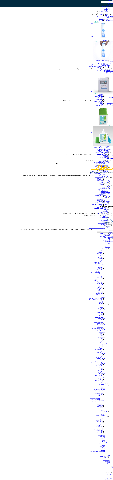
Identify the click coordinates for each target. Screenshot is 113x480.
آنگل (102, 338)
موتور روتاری (100, 310)
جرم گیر (101, 339)
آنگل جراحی (100, 323)
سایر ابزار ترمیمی (99, 352)
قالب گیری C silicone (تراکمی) (96, 66)
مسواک (108, 178)
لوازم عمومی (107, 162)
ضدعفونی (106, 209)
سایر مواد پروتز (104, 199)
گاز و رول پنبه (105, 176)
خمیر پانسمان (100, 282)
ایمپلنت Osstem (102, 174)
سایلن (101, 260)
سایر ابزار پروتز (99, 365)
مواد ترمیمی (102, 12)
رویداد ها (106, 234)
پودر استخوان (100, 396)
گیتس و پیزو (100, 292)
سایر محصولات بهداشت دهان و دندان (97, 228)
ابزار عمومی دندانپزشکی (100, 152)
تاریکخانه (101, 325)
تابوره (101, 103)
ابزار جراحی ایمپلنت (106, 10)
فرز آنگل (101, 151)
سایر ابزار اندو (100, 356)
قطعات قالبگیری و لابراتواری (99, 162)
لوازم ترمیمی (102, 264)
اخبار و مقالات (107, 15)
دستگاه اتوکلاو (99, 99)
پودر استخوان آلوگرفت (95, 398)
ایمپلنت (106, 158)
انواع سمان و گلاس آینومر (97, 259)
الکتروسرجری (99, 319)
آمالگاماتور (100, 308)
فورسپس (100, 360)
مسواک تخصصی (101, 223)
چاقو (102, 374)
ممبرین (101, 394)
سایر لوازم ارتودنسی (100, 189)
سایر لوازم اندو (104, 153)
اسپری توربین (100, 194)
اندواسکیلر (100, 315)
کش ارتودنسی (102, 188)
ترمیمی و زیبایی (104, 248)
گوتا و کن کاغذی (104, 158)
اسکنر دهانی (100, 95)
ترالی (101, 104)
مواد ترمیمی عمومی (98, 262)
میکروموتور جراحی (98, 322)
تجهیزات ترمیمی (101, 72)
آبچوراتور (101, 314)
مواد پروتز (103, 297)
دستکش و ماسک (104, 214)
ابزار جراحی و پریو (101, 358)
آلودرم (98, 395)
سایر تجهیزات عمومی (98, 342)
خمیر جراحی (105, 67)
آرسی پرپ (105, 187)
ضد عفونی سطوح (101, 437)
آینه (102, 431)
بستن (112, 467)
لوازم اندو (108, 151)
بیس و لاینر (105, 211)
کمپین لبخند (107, 147)
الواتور (101, 359)
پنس (102, 368)
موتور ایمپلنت (100, 320)
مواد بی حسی (100, 200)
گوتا (99, 290)
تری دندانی (100, 364)
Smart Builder (100, 178)
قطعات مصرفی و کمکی (100, 390)
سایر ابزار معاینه (99, 105)
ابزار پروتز (103, 363)
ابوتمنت (101, 181)
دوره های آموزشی (104, 16)
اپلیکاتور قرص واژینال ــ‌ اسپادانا (105, 63)
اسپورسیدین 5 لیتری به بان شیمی (104, 97)
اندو (107, 274)
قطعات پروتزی (102, 388)
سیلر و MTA (100, 277)
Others (101, 184)
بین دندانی (103, 224)
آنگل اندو (101, 313)
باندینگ (106, 208)
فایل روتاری (100, 285)
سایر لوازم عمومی (98, 208)
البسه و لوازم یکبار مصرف (97, 204)
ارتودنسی (106, 185)
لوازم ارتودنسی (104, 20)
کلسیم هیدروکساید (98, 279)
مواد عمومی (102, 417)
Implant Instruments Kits (97, 175)
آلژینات (106, 197)
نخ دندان (108, 228)
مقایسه (108, 462)
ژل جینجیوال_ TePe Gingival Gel (104, 149)
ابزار (107, 74)
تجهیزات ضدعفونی (101, 329)
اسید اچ (101, 18)
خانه (112, 11)
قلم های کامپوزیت (99, 349)
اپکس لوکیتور (100, 312)
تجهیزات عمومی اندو (106, 65)
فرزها (104, 148)
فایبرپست (100, 268)
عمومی (106, 416)
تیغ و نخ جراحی (102, 156)
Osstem (108, 5)
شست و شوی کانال (98, 280)
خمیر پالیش (105, 212)
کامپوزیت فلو (107, 146)
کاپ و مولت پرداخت (95, 272)
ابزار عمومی (100, 154)
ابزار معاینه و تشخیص (100, 366)
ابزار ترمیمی (102, 344)
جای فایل (98, 60)
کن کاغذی (98, 289)
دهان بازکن (100, 267)
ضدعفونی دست (101, 210)
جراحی (106, 383)
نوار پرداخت (97, 273)
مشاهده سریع (110, 72)
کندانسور (101, 347)
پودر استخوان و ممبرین (100, 393)
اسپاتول (101, 345)
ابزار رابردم (100, 355)
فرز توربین (100, 378)
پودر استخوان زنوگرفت (95, 399)
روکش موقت (100, 67)
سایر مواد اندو (100, 283)
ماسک (103, 440)
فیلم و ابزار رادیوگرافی (103, 175)
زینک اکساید (105, 183)
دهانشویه (103, 226)
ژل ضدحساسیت (99, 195)
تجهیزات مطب (102, 332)
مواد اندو (103, 275)
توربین (101, 340)
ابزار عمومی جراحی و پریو (97, 361)
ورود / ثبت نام (107, 463)
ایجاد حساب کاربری (109, 474)
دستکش (103, 217)
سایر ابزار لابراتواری (98, 101)
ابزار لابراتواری (102, 373)
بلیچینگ (106, 209)
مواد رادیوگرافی (99, 201)
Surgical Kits (105, 6)
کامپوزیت (100, 15)
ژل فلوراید (100, 197)
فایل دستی (100, 287)
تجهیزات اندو (102, 309)
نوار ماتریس (97, 270)
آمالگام (106, 204)
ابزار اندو (103, 353)
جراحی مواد (107, 66)
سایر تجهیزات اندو (99, 317)
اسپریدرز (101, 354)
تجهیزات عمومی (101, 105)
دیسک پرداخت (99, 265)
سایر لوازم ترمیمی (98, 269)
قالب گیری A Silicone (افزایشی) (96, 64)
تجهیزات (106, 71)
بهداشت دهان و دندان (103, 220)
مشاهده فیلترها (109, 16)
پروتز (107, 61)
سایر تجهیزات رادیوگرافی (97, 96)
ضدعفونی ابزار (102, 212)
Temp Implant (100, 180)
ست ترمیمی (100, 350)
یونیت (101, 102)
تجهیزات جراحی (101, 318)
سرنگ (106, 173)
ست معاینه (100, 370)
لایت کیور (100, 307)
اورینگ (103, 187)
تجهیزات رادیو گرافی (100, 324)
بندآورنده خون (100, 196)
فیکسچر (103, 159)
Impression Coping (99, 177)
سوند (101, 369)
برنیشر (101, 348)
